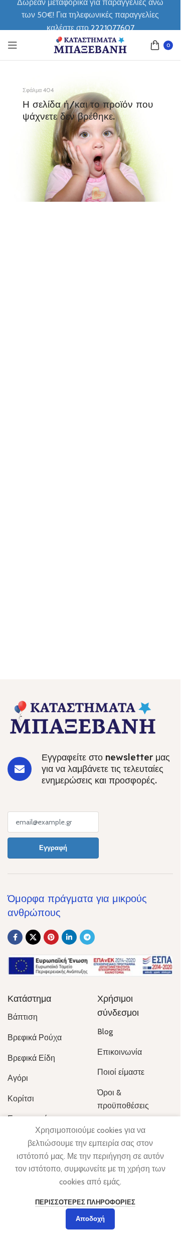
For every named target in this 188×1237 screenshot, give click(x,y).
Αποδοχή (90, 1218)
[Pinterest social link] (51, 937)
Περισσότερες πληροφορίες (85, 1202)
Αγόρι (18, 1078)
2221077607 (112, 28)
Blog (105, 1031)
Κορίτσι (21, 1098)
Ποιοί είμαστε (120, 1072)
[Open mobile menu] (13, 45)
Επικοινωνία (119, 1052)
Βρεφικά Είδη (31, 1058)
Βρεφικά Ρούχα (35, 1037)
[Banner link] (90, 136)
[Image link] (83, 716)
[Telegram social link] (87, 937)
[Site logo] (90, 44)
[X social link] (33, 937)
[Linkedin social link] (69, 937)
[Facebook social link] (15, 937)
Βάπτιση (23, 1017)
